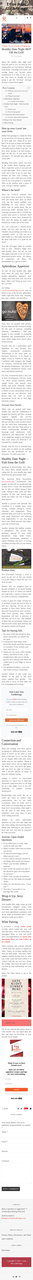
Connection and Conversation (14, 114)
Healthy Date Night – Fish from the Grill (16, 105)
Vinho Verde (26, 926)
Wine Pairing (8, 123)
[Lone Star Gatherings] (4, 18)
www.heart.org (7, 481)
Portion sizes (12, 109)
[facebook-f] (13, 1277)
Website (5, 1151)
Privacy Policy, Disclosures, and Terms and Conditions (16, 1237)
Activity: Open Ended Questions (18, 117)
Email (5, 1142)
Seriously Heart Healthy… (18, 101)
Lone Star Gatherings (16, 6)
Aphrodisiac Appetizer (12, 99)
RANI (6, 1109)
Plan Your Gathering (20, 46)
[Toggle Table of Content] (28, 87)
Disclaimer (6, 1250)
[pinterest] (16, 1277)
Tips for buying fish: (14, 112)
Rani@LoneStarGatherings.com (14, 1218)
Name (5, 1132)
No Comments (16, 56)
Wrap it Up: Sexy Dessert (13, 120)
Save (27, 1108)
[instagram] (19, 1277)
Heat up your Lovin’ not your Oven (18, 92)
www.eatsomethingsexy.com (13, 290)
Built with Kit (16, 731)
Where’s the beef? (14, 96)
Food (4, 46)
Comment (5, 1161)
